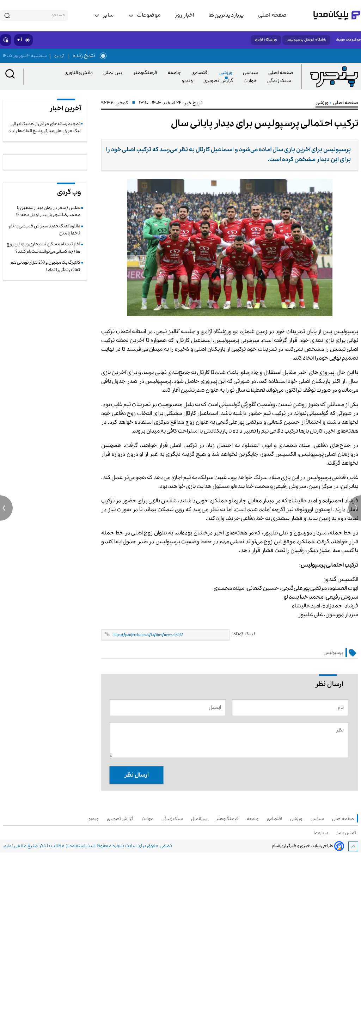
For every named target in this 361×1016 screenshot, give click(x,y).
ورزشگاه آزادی (266, 40)
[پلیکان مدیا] (337, 15)
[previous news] (6, 508)
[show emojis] (5, 40)
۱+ (19, 39)
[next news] (354, 508)
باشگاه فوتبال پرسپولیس (306, 40)
